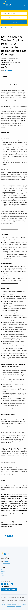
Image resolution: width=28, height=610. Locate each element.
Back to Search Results (6, 28)
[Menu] (24, 5)
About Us (3, 571)
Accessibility (18, 606)
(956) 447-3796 (6, 563)
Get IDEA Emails (9, 589)
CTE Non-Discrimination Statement (9, 604)
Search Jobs (4, 569)
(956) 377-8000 (7, 561)
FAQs (2, 577)
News (2, 575)
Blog (2, 573)
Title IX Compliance (11, 606)
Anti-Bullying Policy (22, 604)
